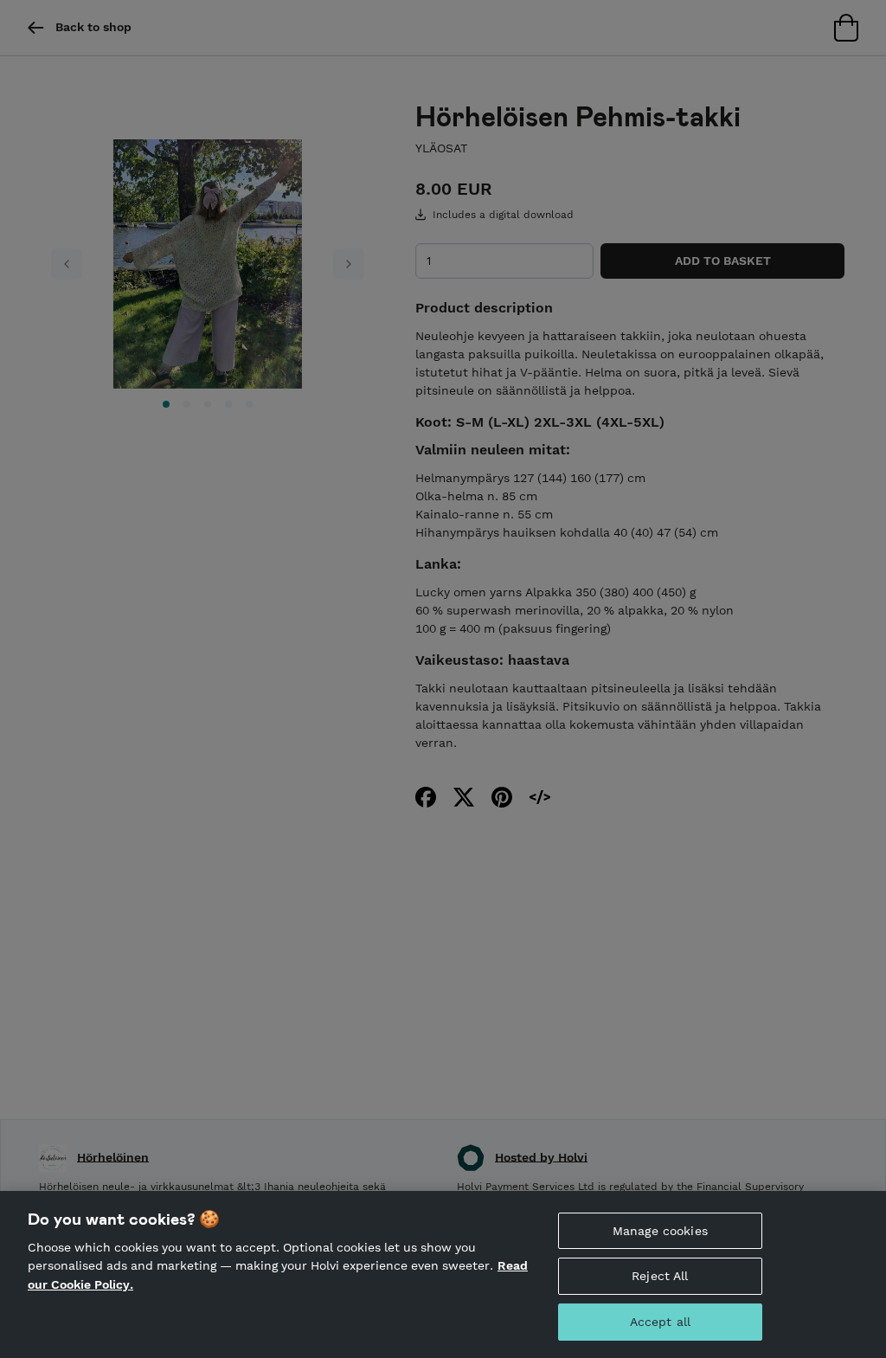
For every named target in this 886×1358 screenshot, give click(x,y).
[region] (443, 1274)
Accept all (660, 1322)
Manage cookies (660, 1231)
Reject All (660, 1276)
